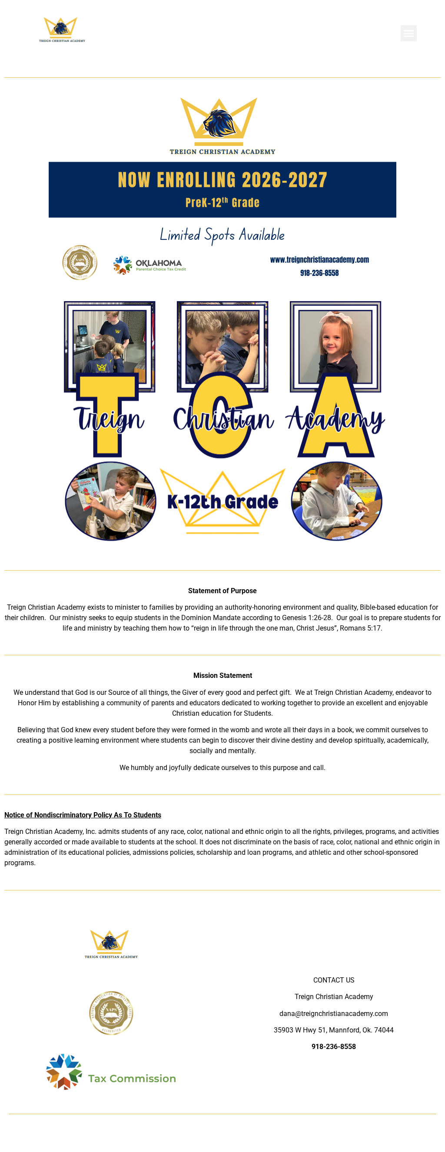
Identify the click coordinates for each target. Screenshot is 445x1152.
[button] (409, 33)
